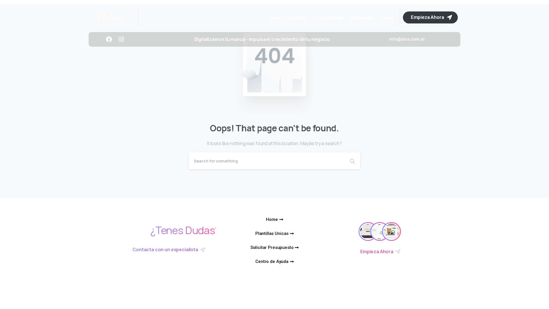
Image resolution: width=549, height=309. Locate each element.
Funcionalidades (328, 17)
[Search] (352, 160)
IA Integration (363, 17)
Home (275, 17)
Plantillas (297, 17)
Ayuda (388, 17)
